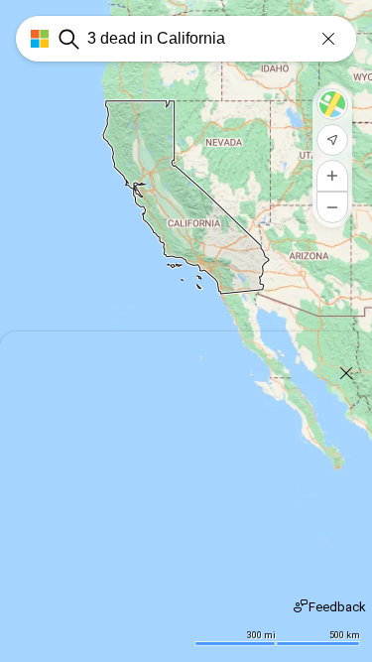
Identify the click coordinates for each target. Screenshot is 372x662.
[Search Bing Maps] (69, 39)
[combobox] (221, 39)
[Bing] (31, 39)
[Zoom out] (332, 207)
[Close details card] (346, 373)
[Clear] (328, 39)
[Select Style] (332, 104)
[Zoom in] (332, 176)
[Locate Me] (332, 140)
